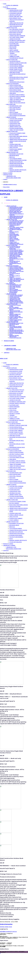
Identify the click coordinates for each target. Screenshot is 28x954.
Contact (5, 179)
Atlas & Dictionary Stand (17, 133)
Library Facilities (11, 27)
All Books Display (14, 61)
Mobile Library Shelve (16, 145)
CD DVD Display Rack (15, 64)
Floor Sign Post (14, 121)
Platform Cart (14, 43)
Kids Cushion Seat (15, 107)
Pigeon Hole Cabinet (15, 149)
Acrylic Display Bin (15, 85)
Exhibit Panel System (15, 69)
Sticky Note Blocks (15, 171)
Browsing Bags (14, 155)
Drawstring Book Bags (16, 163)
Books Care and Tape (15, 16)
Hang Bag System (14, 72)
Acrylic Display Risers (16, 86)
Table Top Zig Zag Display (17, 102)
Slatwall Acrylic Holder (17, 96)
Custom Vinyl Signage (16, 118)
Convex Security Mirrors (17, 35)
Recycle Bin (12, 46)
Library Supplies (11, 8)
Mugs (11, 168)
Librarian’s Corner (7, 174)
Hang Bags (12, 93)
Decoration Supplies (15, 161)
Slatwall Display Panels (16, 94)
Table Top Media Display (16, 99)
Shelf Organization (15, 26)
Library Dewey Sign (15, 126)
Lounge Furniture (15, 144)
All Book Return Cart (16, 30)
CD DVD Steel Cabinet (15, 67)
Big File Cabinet (14, 134)
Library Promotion (12, 152)
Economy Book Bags (15, 165)
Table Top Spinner (15, 98)
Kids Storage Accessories (17, 115)
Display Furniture (11, 59)
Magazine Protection (16, 24)
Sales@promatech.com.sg (8, 931)
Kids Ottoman (13, 112)
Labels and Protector (16, 22)
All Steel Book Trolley (16, 29)
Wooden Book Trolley (16, 58)
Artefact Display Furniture (18, 62)
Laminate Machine (14, 38)
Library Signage (11, 117)
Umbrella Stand (14, 56)
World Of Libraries (12, 5)
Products (5, 7)
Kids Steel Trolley (15, 109)
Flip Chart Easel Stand (16, 37)
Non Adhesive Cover (15, 11)
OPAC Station (13, 147)
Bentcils (12, 157)
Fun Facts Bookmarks (16, 166)
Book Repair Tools (15, 18)
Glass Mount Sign (14, 123)
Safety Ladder (13, 50)
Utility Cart (13, 54)
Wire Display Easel (15, 101)
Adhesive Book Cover (16, 10)
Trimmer (11, 53)
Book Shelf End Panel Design (18, 136)
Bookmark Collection (16, 153)
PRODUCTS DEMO (7, 173)
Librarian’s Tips (11, 176)
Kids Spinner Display (15, 113)
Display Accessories (12, 83)
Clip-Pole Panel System (16, 91)
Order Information (6, 924)
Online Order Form (6, 926)
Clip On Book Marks (15, 158)
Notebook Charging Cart (17, 40)
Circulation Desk (14, 137)
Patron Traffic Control (17, 42)
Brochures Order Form (13, 177)
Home (4, 3)
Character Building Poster (18, 160)
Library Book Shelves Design (18, 139)
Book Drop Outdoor (15, 32)
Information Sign (14, 125)
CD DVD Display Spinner (16, 66)
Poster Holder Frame (16, 128)
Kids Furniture (10, 104)
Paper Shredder (14, 45)
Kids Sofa (12, 110)
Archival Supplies (14, 15)
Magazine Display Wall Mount (18, 77)
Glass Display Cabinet (16, 70)
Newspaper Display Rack (16, 82)
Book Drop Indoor (15, 34)
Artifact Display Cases (16, 88)
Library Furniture (12, 131)
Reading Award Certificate (17, 169)
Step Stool (12, 48)
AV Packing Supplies (15, 13)
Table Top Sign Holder (16, 129)
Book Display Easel (15, 90)
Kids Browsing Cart (15, 106)
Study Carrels (13, 150)
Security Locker (14, 51)
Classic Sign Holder (15, 120)
